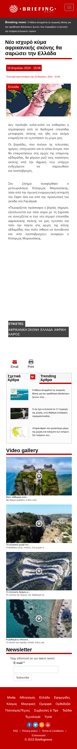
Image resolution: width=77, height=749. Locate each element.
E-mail (19, 663)
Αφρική (60, 329)
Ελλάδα (13, 87)
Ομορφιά (45, 704)
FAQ (15, 731)
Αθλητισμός (27, 697)
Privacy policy (30, 731)
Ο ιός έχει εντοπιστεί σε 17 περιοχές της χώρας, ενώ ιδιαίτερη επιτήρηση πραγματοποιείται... (50, 412)
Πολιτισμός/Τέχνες (17, 710)
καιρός (14, 334)
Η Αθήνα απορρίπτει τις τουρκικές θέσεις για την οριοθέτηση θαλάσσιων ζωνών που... (50, 393)
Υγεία (48, 716)
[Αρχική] (32, 9)
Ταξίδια (67, 710)
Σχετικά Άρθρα (21, 378)
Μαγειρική (28, 704)
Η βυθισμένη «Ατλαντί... (18, 639)
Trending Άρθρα (48, 378)
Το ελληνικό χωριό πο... (18, 544)
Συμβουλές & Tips (46, 710)
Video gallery (22, 450)
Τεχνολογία (32, 716)
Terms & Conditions (53, 731)
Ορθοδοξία (63, 704)
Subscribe (22, 677)
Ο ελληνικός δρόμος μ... (18, 592)
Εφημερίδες (62, 697)
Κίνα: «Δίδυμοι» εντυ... (17, 497)
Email (14, 366)
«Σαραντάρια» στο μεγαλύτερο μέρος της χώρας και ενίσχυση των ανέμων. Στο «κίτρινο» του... (50, 431)
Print (31, 366)
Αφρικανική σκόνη (23, 329)
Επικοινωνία (38, 735)
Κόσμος (12, 704)
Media (11, 697)
